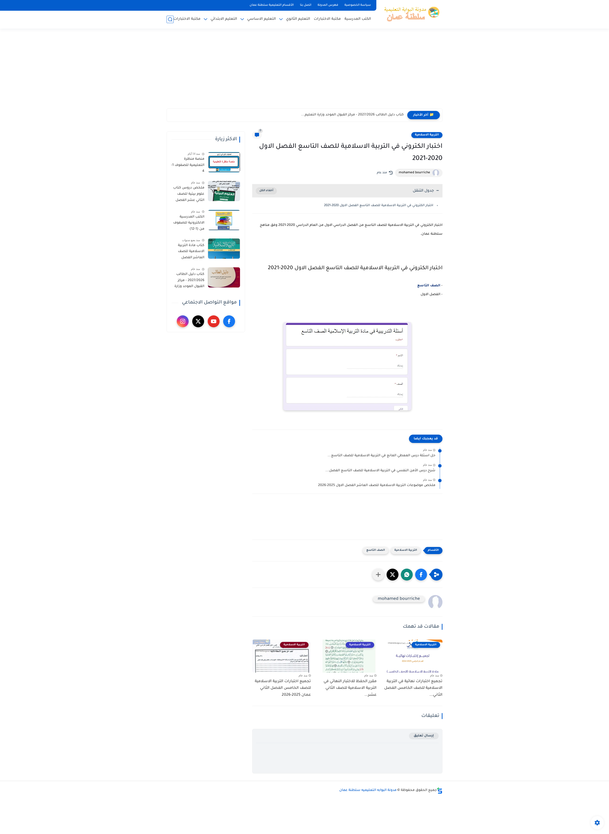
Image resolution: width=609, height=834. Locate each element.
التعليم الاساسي (261, 19)
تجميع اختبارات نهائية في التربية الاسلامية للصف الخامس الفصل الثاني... (413, 688)
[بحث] (170, 19)
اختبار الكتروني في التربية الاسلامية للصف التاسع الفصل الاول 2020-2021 (378, 205)
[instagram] (183, 321)
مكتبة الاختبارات (327, 19)
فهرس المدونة (328, 5)
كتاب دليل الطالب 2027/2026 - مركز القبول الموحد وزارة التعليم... (352, 115)
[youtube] (214, 321)
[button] (421, 575)
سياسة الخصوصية (357, 5)
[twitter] (198, 321)
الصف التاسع (428, 286)
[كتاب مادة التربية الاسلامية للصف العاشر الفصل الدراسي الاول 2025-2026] (224, 248)
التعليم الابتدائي (224, 19)
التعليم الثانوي (298, 19)
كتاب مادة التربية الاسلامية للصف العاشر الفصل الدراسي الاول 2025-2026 (188, 252)
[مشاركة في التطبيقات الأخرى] (378, 575)
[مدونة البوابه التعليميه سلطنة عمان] (410, 14)
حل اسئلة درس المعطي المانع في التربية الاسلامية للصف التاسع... (381, 456)
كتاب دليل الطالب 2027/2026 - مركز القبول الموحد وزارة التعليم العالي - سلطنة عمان (189, 281)
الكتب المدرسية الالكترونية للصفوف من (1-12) (188, 223)
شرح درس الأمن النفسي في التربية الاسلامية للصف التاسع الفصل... (380, 471)
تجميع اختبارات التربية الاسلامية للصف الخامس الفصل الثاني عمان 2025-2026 (283, 688)
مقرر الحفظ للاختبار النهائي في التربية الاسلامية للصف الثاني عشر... (350, 688)
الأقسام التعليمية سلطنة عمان (272, 5)
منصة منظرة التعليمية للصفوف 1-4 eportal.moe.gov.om (187, 166)
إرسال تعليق (424, 736)
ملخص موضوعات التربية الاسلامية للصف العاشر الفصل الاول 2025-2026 (376, 485)
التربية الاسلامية (427, 135)
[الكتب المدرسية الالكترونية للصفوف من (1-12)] (224, 220)
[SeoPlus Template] (439, 790)
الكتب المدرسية (357, 19)
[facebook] (229, 321)
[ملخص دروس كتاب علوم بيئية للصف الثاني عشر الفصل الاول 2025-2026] (224, 191)
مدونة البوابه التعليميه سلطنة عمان (368, 790)
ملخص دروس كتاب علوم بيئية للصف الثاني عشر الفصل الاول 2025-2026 (188, 195)
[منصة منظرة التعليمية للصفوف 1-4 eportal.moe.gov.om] (224, 162)
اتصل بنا (305, 5)
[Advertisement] (304, 71)
